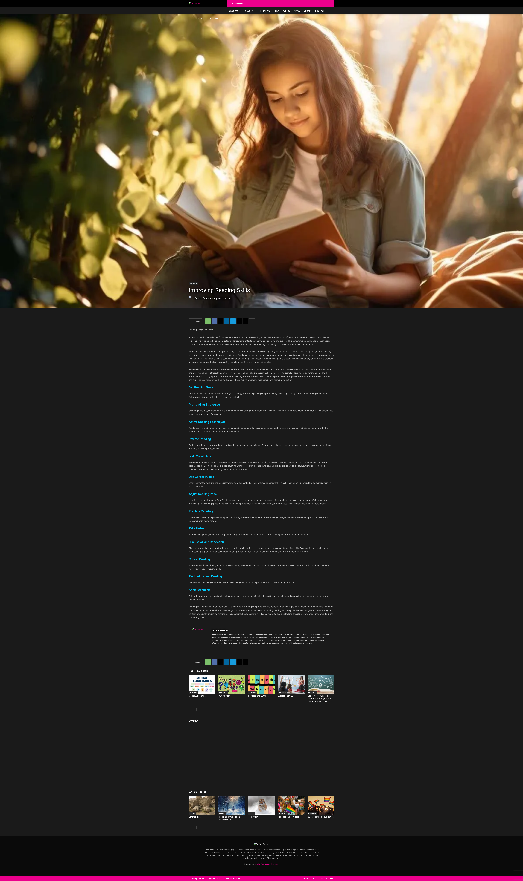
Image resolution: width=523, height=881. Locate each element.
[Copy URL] (245, 321)
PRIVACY (324, 878)
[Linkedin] (317, 3)
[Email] (239, 321)
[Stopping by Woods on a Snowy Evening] (231, 805)
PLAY (276, 11)
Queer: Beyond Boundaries (321, 817)
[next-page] (195, 709)
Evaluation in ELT (286, 696)
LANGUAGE (234, 11)
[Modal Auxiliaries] (202, 684)
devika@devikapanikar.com (267, 864)
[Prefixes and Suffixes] (261, 684)
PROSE (297, 11)
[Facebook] (308, 3)
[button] (304, 3)
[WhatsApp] (208, 321)
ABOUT (306, 878)
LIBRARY (307, 11)
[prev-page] (190, 709)
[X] (330, 3)
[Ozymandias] (202, 805)
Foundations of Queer (288, 817)
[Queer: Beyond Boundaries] (321, 805)
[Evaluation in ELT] (291, 684)
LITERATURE (264, 11)
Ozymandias (195, 817)
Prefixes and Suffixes (258, 696)
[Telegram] (326, 3)
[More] (252, 321)
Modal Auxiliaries (197, 696)
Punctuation (224, 696)
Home (191, 18)
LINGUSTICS (249, 11)
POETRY (286, 11)
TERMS (331, 878)
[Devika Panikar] (191, 298)
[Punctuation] (231, 684)
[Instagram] (312, 3)
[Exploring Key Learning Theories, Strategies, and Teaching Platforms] (321, 684)
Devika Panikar (203, 298)
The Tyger (253, 817)
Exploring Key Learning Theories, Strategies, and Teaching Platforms (320, 699)
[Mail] (321, 3)
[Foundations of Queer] (291, 805)
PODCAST (319, 11)
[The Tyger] (261, 805)
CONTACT (315, 878)
